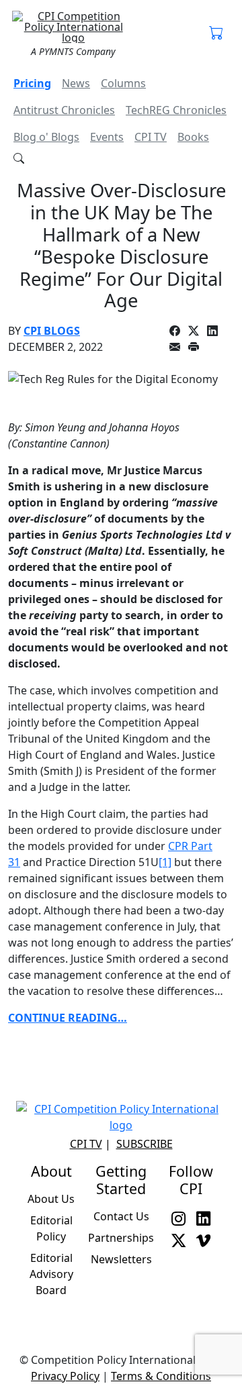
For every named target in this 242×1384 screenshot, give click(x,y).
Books (193, 136)
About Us (51, 1198)
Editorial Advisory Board (51, 1273)
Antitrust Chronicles (64, 110)
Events (107, 136)
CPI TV (150, 136)
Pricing (32, 83)
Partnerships (121, 1237)
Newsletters (121, 1259)
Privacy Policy (65, 1376)
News (76, 83)
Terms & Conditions (161, 1376)
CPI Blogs (52, 330)
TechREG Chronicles (176, 110)
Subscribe (144, 1143)
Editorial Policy (51, 1228)
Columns (123, 83)
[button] (216, 33)
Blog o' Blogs (46, 136)
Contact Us (121, 1216)
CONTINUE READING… (67, 1017)
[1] (165, 862)
